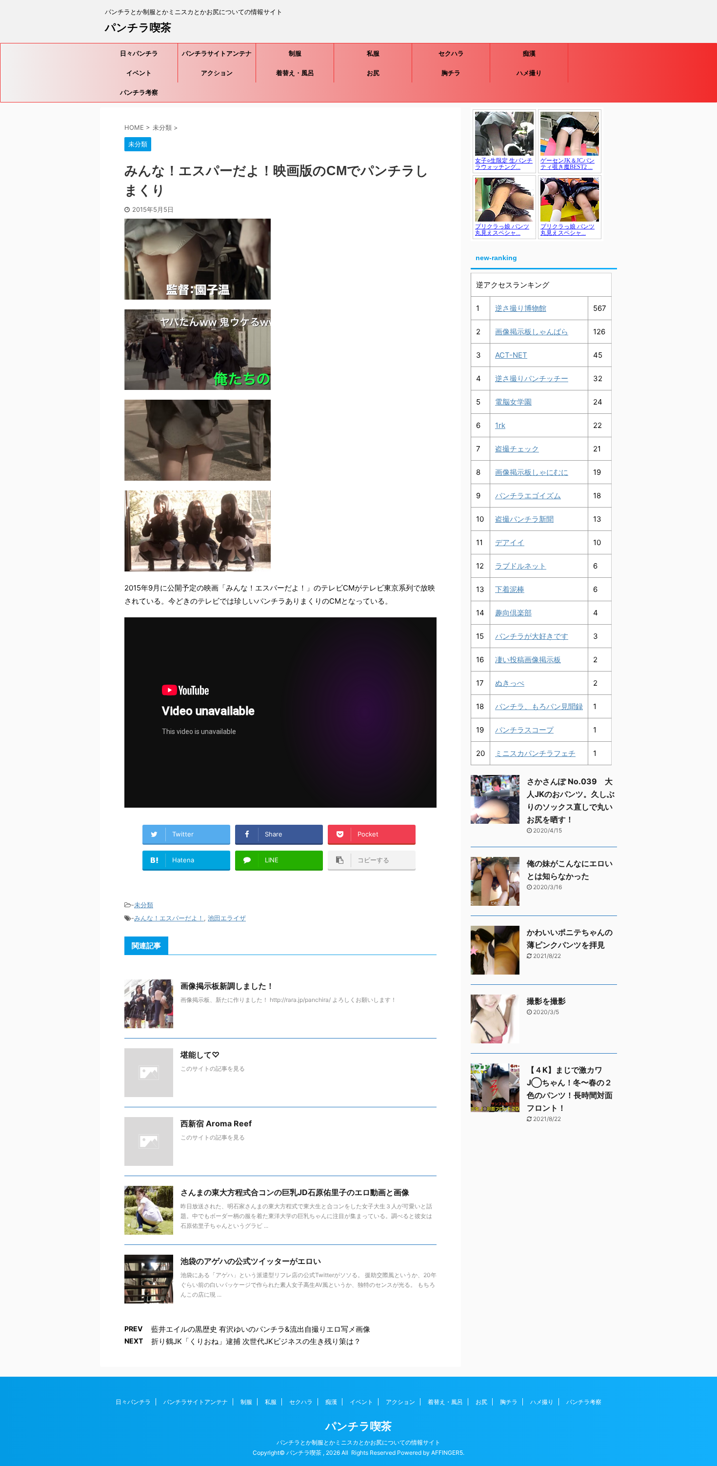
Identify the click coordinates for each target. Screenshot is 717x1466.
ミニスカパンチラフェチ (535, 753)
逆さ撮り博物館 (520, 308)
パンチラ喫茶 (138, 27)
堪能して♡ (199, 1054)
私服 (373, 53)
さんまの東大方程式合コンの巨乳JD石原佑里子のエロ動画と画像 (294, 1192)
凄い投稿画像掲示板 (528, 659)
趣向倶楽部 (513, 612)
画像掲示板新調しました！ (227, 986)
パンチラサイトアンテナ (217, 53)
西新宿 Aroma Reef (216, 1123)
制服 (295, 53)
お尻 (373, 73)
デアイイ (509, 542)
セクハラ (451, 53)
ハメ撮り (529, 73)
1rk (500, 425)
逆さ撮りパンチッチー (531, 378)
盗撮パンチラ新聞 (524, 519)
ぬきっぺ (509, 683)
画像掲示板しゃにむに (531, 472)
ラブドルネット (520, 565)
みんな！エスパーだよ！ (169, 918)
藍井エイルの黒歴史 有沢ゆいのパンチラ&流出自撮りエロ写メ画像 (260, 1329)
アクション (217, 73)
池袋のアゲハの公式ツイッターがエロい (250, 1261)
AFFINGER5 (447, 1452)
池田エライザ (227, 918)
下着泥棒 (509, 589)
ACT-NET (511, 355)
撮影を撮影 (546, 1001)
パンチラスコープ (524, 729)
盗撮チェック (517, 448)
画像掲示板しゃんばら (531, 331)
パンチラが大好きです (531, 636)
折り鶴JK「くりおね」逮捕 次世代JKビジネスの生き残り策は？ (256, 1341)
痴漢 (529, 53)
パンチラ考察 (139, 92)
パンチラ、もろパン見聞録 (539, 706)
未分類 (143, 905)
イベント (139, 73)
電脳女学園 (513, 402)
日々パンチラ (139, 53)
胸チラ (450, 73)
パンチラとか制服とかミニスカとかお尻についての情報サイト (358, 1442)
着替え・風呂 (295, 73)
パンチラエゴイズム (528, 495)
